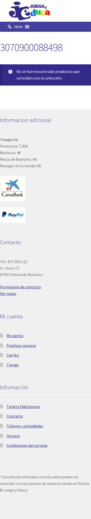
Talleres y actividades (25, 425)
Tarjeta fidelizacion (23, 406)
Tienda (12, 364)
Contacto (15, 416)
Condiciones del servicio (27, 445)
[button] (18, 27)
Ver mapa (8, 293)
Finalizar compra (21, 345)
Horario (13, 435)
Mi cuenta (15, 335)
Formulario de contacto (20, 286)
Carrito (13, 355)
